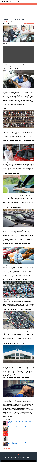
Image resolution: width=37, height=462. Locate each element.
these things (29, 415)
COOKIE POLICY (7, 457)
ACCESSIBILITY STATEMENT (22, 457)
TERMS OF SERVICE (14, 457)
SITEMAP (28, 457)
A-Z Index (6, 458)
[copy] (8, 23)
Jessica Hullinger (5, 21)
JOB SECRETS (8, 448)
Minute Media (16, 461)
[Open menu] (2, 1)
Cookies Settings (13, 458)
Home (4, 448)
